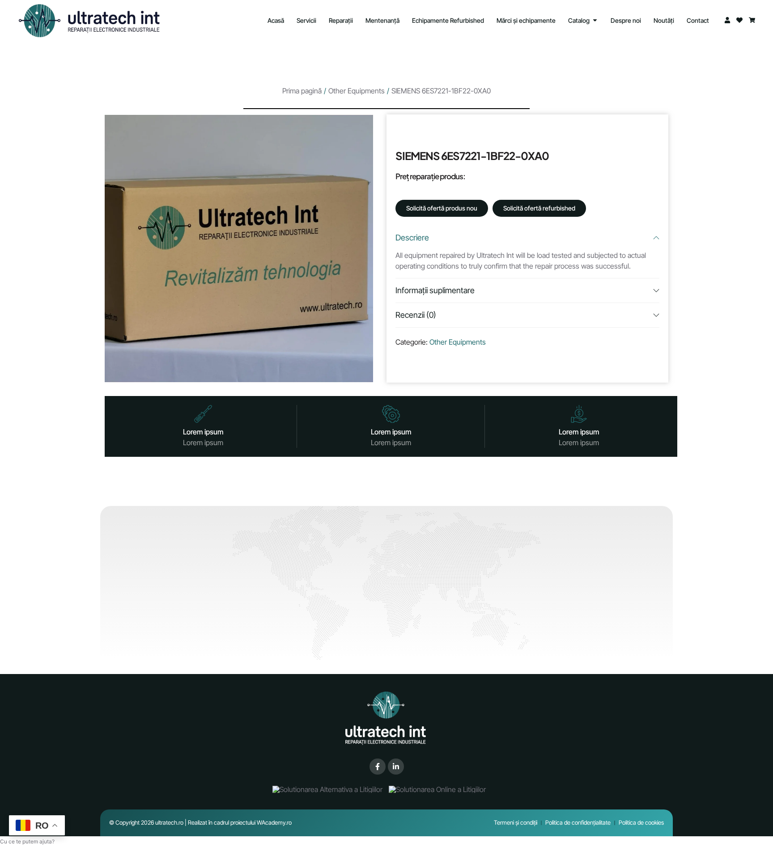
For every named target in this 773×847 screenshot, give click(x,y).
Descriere (412, 237)
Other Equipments (356, 90)
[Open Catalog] (595, 20)
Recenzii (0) (415, 315)
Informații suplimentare (435, 290)
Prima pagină (302, 90)
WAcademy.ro (274, 822)
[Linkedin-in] (396, 767)
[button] (27, 841)
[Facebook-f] (378, 767)
